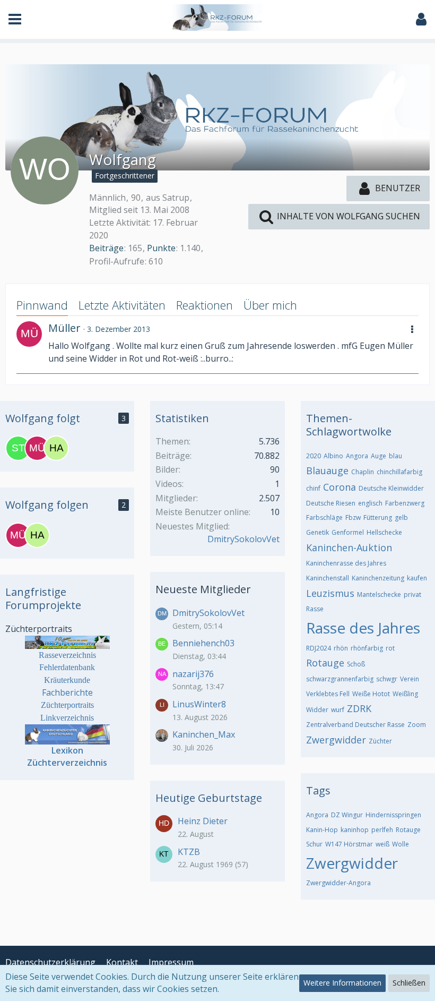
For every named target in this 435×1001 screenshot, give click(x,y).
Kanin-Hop (322, 829)
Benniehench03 (203, 643)
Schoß (356, 664)
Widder (317, 709)
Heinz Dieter (203, 821)
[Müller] (29, 334)
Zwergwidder (336, 739)
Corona (339, 487)
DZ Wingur (347, 814)
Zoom (416, 724)
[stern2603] (18, 448)
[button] (15, 19)
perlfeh (382, 829)
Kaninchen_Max (203, 734)
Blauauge (327, 470)
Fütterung (377, 517)
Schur (314, 844)
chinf (313, 488)
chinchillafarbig (399, 471)
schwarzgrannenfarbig (339, 678)
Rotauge (325, 662)
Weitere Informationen (342, 983)
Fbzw (353, 517)
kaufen (417, 578)
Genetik (317, 532)
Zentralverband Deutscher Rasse (355, 724)
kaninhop (355, 829)
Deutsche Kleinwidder (391, 488)
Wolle (400, 844)
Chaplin (362, 471)
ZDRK (359, 708)
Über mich (270, 305)
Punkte (161, 248)
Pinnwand (42, 305)
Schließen (409, 983)
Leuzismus (330, 593)
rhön (341, 648)
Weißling (405, 693)
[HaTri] (56, 448)
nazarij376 (193, 674)
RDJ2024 (318, 648)
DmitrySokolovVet (243, 539)
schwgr (386, 678)
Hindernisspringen (393, 814)
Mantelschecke (379, 594)
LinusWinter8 (199, 704)
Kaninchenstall (327, 578)
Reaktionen (204, 305)
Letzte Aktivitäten (122, 305)
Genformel (348, 532)
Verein (409, 678)
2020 (313, 455)
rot (390, 648)
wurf (337, 709)
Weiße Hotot (371, 693)
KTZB (189, 852)
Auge (378, 455)
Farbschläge (324, 517)
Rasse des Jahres (363, 628)
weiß (382, 844)
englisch (370, 503)
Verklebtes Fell (328, 693)
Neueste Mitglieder (203, 589)
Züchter (380, 741)
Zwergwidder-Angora (338, 882)
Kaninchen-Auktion (349, 547)
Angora (357, 455)
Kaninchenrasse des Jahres (346, 563)
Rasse (315, 608)
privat (412, 594)
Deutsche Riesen (330, 503)
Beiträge (106, 248)
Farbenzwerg (404, 503)
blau (395, 455)
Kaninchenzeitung (378, 578)
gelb (401, 517)
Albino (333, 455)
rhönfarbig (367, 648)
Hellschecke (384, 532)
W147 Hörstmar (349, 844)
